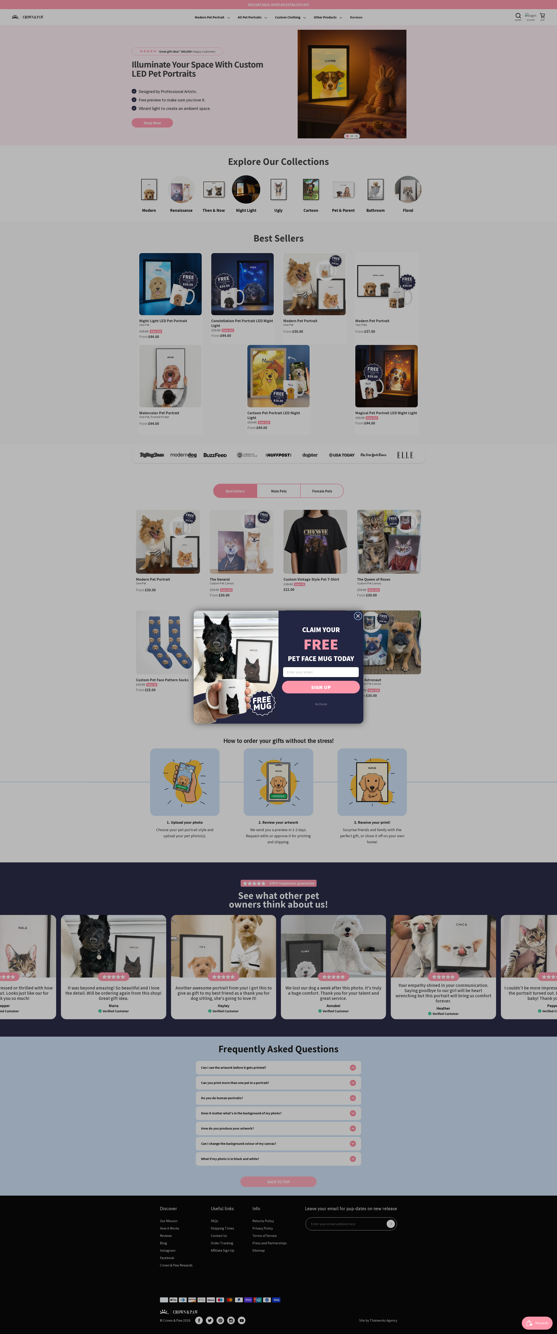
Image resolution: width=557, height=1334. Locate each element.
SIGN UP (321, 687)
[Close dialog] (358, 616)
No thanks (321, 704)
